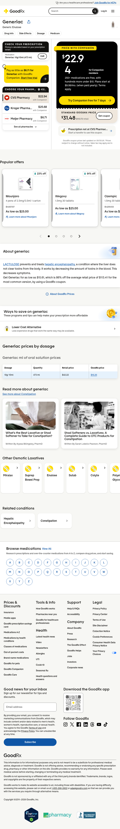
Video (39, 642)
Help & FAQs (73, 608)
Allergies (40, 653)
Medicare (55, 33)
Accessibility (73, 614)
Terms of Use (99, 619)
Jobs (69, 656)
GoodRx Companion (13, 669)
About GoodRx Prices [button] (62, 294)
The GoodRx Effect (76, 645)
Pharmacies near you (46, 614)
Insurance (9, 612)
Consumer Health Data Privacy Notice (104, 644)
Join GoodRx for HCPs (105, 2)
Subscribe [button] (41, 743)
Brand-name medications (16, 657)
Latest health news (45, 636)
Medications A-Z (12, 632)
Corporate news (75, 667)
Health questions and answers (47, 678)
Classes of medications (15, 646)
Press (70, 633)
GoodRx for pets (12, 663)
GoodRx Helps (74, 650)
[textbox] (30, 707)
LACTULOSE (11, 264)
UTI (37, 659)
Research (72, 639)
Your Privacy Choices (99, 653)
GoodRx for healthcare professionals (47, 621)
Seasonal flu (42, 670)
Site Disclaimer (100, 625)
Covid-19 (40, 664)
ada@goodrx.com (79, 788)
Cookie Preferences (102, 636)
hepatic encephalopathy (60, 264)
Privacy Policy (100, 608)
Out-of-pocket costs (14, 652)
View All (46, 548)
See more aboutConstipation (19, 394)
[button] (73, 11)
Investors (71, 661)
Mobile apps (10, 618)
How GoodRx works (45, 608)
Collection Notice (101, 631)
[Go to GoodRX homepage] (14, 11)
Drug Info (9, 33)
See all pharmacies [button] (23, 126)
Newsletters (42, 648)
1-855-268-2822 (59, 788)
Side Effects (25, 33)
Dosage (41, 33)
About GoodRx (74, 628)
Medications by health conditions (15, 639)
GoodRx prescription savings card (18, 625)
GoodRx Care (10, 674)
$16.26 (94, 374)
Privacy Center (100, 614)
